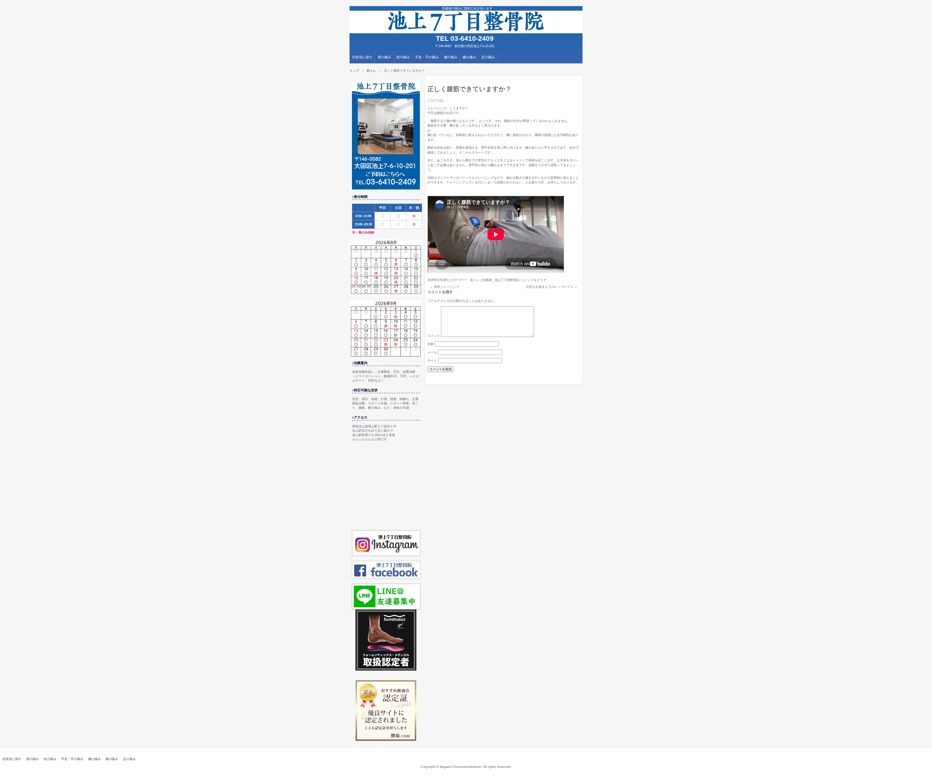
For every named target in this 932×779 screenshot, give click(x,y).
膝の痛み (469, 57)
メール (432, 352)
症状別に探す (362, 57)
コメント (433, 336)
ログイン (925, 777)
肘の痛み (403, 57)
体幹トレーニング (444, 287)
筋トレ (475, 280)
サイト (432, 360)
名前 (430, 344)
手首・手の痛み (427, 57)
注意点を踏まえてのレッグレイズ (551, 287)
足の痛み (488, 57)
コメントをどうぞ (533, 280)
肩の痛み (384, 57)
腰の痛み (451, 57)
